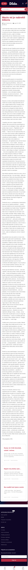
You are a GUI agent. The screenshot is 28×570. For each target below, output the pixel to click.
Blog (4, 23)
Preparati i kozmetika (6, 519)
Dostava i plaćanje (5, 537)
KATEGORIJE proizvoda (7, 512)
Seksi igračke (4, 514)
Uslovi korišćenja (5, 532)
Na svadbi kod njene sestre (14, 487)
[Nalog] (22, 3)
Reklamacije (4, 544)
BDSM (2, 517)
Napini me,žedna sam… (12, 469)
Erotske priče (9, 23)
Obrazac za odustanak (6, 542)
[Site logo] (14, 3)
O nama (3, 530)
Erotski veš (3, 522)
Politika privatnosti (5, 534)
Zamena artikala (5, 539)
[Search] (25, 9)
